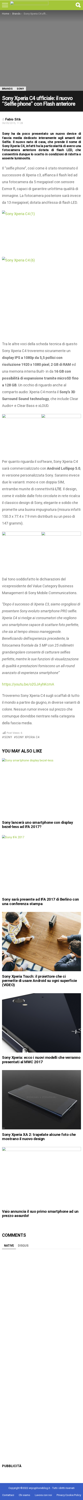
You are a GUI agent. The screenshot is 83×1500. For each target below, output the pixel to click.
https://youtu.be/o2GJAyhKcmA (28, 684)
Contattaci (8, 1495)
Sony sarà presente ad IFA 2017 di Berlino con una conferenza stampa (40, 901)
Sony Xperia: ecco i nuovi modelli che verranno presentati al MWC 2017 (41, 1059)
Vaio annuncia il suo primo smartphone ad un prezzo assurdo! (40, 1213)
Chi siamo (24, 1495)
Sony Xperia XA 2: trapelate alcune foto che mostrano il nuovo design (39, 1136)
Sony (8, 737)
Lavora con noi (43, 1495)
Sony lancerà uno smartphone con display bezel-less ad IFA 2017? (37, 824)
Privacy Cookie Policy (69, 1495)
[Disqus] (41, 1301)
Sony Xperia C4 (27, 737)
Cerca (78, 5)
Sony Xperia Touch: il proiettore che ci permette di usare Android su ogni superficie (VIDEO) (39, 980)
